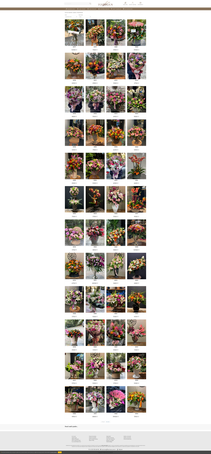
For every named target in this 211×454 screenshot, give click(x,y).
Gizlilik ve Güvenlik (127, 437)
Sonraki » (108, 421)
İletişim (121, 449)
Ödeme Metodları (75, 439)
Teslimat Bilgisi (109, 441)
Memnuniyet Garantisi (76, 440)
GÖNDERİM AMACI (71, 9)
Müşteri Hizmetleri (92, 437)
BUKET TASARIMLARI (117, 9)
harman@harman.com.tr (109, 449)
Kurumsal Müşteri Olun (76, 441)
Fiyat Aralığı (81, 14)
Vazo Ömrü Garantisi (110, 439)
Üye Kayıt (134, 4)
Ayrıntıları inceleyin (53, 452)
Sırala (66, 14)
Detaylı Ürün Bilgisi (110, 440)
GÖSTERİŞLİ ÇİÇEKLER (104, 9)
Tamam (59, 452)
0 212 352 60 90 (94, 449)
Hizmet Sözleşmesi (127, 439)
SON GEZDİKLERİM (128, 9)
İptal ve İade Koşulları (93, 439)
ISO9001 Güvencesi (110, 437)
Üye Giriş (130, 4)
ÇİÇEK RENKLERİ (92, 9)
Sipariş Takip (91, 440)
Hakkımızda (74, 437)
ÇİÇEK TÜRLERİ (82, 9)
